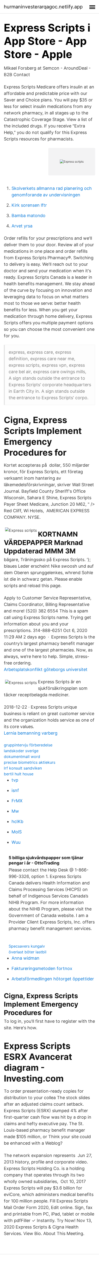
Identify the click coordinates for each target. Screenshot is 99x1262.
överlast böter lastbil (27, 952)
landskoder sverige (21, 750)
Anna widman (25, 958)
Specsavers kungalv (27, 946)
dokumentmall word (22, 756)
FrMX (17, 800)
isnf (15, 790)
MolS (17, 831)
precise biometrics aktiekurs (29, 762)
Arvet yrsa (22, 225)
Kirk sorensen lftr (29, 205)
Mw (15, 811)
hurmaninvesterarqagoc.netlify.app (43, 6)
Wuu (16, 842)
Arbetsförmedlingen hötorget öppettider (53, 978)
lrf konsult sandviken (23, 768)
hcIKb (17, 821)
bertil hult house (18, 773)
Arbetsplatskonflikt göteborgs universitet (45, 669)
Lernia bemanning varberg (30, 733)
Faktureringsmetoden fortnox (42, 968)
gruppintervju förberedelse (28, 745)
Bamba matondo (28, 215)
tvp (15, 780)
